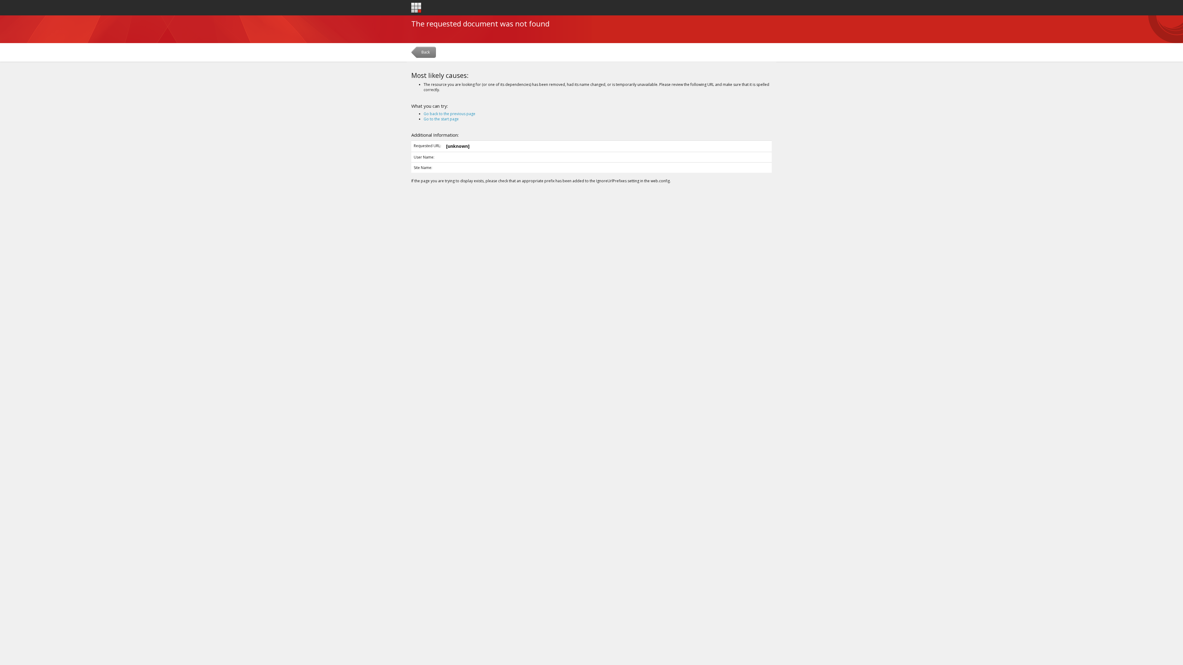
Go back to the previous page (449, 113)
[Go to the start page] (416, 8)
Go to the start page (441, 119)
